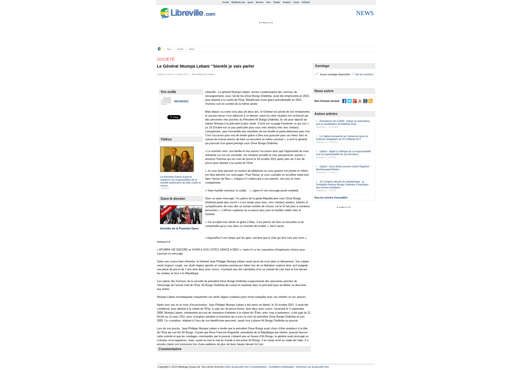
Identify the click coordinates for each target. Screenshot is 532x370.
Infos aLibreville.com (237, 366)
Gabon (296, 2)
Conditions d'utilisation (281, 366)
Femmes (276, 2)
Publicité (306, 2)
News (268, 2)
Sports (250, 2)
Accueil (225, 2)
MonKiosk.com (238, 2)
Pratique (287, 2)
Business (260, 2)
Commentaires (258, 366)
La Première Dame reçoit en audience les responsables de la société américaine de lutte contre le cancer (180, 181)
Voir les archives (363, 74)
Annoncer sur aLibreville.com (312, 366)
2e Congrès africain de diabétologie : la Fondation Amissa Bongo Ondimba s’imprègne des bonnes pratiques (342, 184)
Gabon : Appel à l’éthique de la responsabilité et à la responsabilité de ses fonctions (343, 153)
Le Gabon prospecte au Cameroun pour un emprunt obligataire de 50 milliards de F (342, 138)
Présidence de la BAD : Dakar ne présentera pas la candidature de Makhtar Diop (343, 122)
